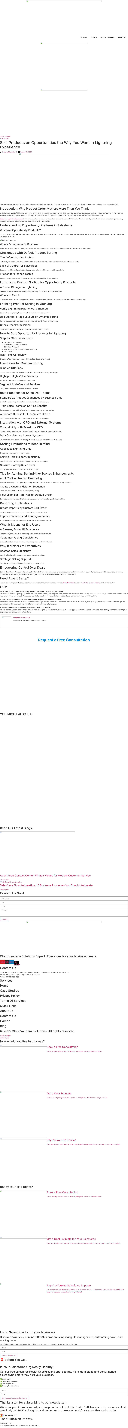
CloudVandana (68, 583)
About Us (6, 1011)
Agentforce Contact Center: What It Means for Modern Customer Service (45, 875)
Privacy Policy (10, 995)
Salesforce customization (92, 583)
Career (5, 1021)
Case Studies (9, 990)
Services (84, 37)
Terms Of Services (13, 1001)
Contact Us (8, 1016)
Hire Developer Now (107, 37)
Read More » (4, 880)
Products (94, 37)
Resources (121, 37)
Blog (3, 1026)
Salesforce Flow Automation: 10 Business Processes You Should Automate (46, 885)
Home (4, 985)
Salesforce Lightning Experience (11, 219)
